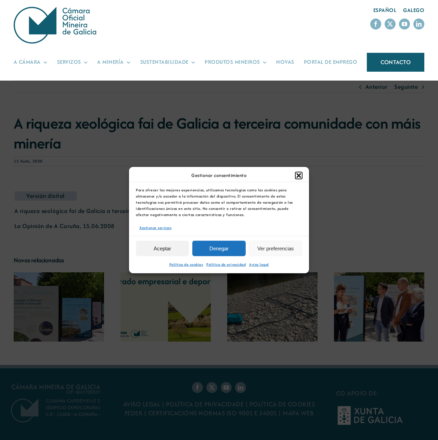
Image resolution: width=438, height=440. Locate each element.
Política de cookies (186, 264)
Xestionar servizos (155, 227)
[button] (298, 175)
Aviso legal (259, 264)
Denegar (219, 248)
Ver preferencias (275, 248)
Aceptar (162, 248)
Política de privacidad (226, 264)
